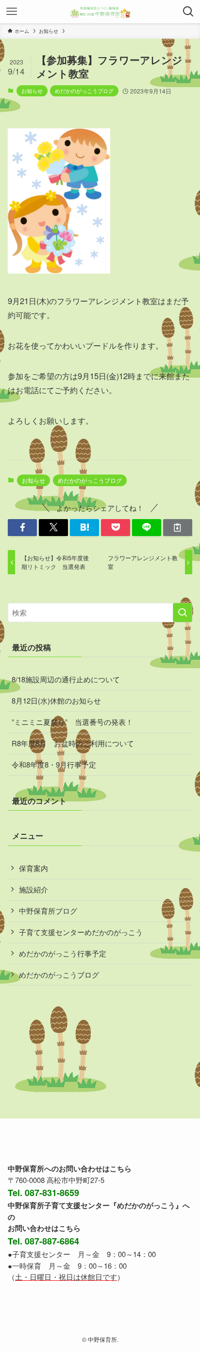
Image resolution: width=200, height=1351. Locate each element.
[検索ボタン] (188, 11)
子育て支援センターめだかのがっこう (81, 932)
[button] (22, 527)
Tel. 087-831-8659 (43, 1192)
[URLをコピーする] (177, 527)
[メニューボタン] (11, 11)
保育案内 (33, 868)
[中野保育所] (100, 11)
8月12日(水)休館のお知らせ (56, 700)
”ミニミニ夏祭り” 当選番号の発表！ (72, 722)
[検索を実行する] (182, 612)
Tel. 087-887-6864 (43, 1241)
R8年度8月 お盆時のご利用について (73, 743)
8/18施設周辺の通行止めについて (66, 679)
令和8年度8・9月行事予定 (54, 764)
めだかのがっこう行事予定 (62, 953)
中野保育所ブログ (48, 911)
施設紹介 (33, 889)
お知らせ (32, 90)
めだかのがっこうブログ (84, 90)
